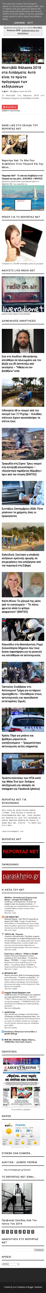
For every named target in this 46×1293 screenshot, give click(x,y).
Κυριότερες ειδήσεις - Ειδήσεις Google (21, 954)
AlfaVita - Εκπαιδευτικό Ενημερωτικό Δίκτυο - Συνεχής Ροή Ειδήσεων (20, 899)
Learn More (19, 23)
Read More (10, 107)
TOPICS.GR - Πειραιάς (13, 934)
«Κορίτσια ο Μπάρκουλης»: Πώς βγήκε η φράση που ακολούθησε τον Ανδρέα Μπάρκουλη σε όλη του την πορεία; (22, 938)
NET (7, 91)
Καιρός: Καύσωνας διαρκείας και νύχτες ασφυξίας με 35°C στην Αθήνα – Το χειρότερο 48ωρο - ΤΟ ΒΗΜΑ (20, 958)
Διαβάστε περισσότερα (11, 111)
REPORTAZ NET (10, 973)
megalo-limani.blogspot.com (17, 993)
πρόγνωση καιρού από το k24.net (21, 1147)
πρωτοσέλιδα (17, 1109)
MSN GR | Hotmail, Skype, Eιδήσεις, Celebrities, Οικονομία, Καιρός (20, 1041)
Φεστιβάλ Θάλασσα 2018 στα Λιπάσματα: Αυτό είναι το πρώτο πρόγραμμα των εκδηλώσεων (21, 77)
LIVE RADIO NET (11, 917)
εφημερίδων (27, 1109)
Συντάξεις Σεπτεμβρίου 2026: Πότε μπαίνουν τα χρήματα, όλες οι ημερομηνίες (22, 512)
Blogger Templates (34, 1287)
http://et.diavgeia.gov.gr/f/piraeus (17, 1170)
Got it (30, 23)
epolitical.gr (9, 1012)
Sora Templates (19, 1287)
